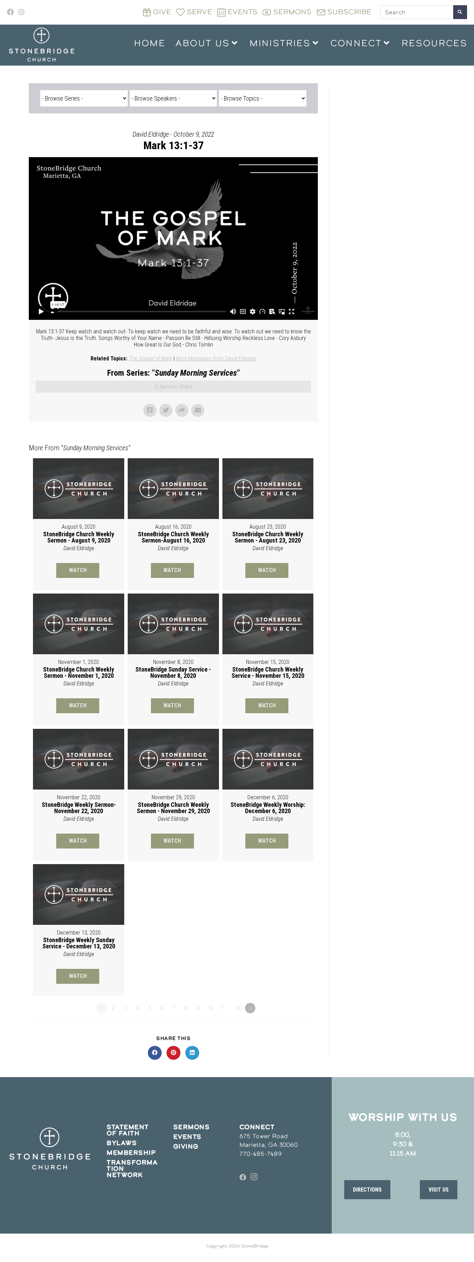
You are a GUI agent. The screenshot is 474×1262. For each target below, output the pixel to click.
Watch (78, 570)
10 (210, 1008)
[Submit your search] (460, 12)
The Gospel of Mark (150, 358)
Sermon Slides (176, 386)
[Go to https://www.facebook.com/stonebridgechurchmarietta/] (242, 1177)
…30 (237, 1008)
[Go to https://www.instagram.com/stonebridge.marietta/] (254, 1177)
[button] (367, 1189)
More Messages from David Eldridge (216, 358)
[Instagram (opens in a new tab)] (21, 12)
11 (222, 1008)
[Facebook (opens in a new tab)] (11, 12)
